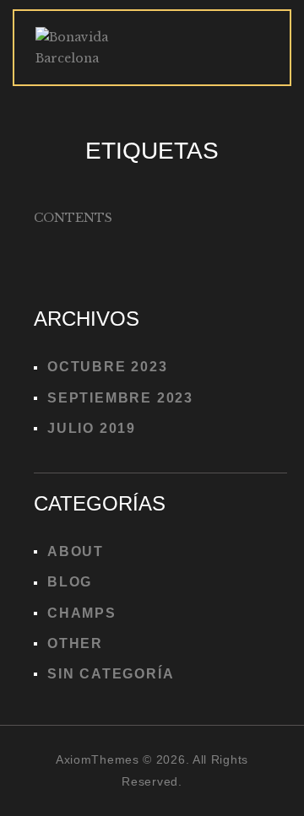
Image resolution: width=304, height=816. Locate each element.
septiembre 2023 (120, 398)
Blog (69, 582)
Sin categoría (110, 674)
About (75, 551)
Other (75, 643)
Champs (82, 613)
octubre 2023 (107, 366)
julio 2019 (91, 428)
